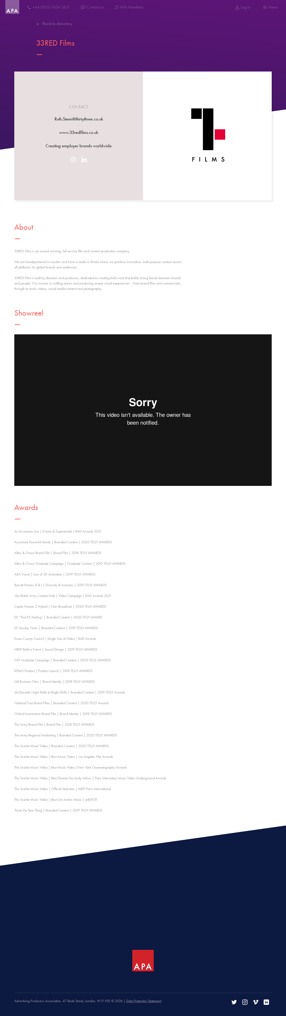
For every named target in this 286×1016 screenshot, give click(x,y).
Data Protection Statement (143, 1001)
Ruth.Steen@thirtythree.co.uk (79, 119)
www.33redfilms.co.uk (78, 132)
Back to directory (57, 23)
